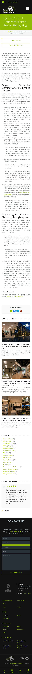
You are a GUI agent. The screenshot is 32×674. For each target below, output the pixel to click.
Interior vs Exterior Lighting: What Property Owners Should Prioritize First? (16, 346)
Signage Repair (7, 455)
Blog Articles (11, 32)
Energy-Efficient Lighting (10, 469)
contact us (10, 296)
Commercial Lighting (9, 443)
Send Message (15, 572)
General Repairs (7, 462)
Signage (5, 464)
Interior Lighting (7, 439)
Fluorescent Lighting (9, 471)
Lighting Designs (8, 448)
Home (4, 32)
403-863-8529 (13, 2)
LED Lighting (6, 446)
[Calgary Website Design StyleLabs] (24, 658)
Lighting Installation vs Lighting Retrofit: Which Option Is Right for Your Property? (16, 383)
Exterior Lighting (8, 441)
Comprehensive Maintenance (11, 467)
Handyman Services (8, 474)
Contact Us (17, 40)
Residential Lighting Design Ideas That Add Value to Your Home (16, 419)
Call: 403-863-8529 (17, 45)
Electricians (6, 457)
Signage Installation (8, 450)
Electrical (5, 453)
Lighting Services (8, 460)
